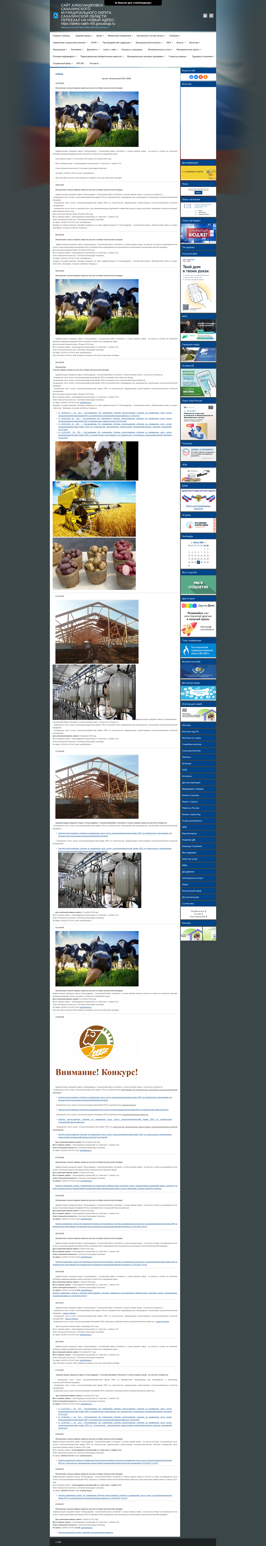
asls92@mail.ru (86, 403)
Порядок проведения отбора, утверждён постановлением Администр (85, 1533)
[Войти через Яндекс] (201, 77)
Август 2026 (198, 542)
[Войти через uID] (191, 77)
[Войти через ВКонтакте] (196, 77)
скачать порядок (69, 1313)
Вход (211, 16)
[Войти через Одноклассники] (205, 77)
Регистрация (205, 16)
